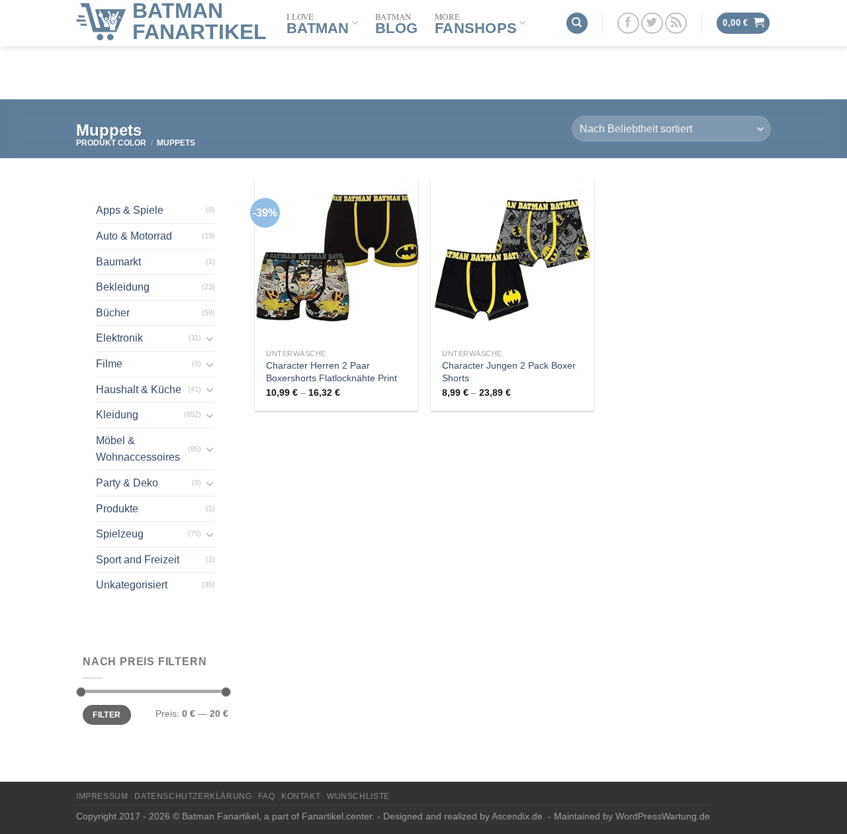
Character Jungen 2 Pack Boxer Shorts (509, 371)
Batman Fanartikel (199, 21)
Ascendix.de (517, 816)
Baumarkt (118, 261)
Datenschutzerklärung (192, 796)
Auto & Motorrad (134, 236)
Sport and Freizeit (137, 559)
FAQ (266, 796)
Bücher (113, 312)
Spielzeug (120, 533)
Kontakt (300, 796)
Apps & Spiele (129, 210)
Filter (106, 714)
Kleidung (117, 414)
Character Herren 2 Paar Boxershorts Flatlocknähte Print (331, 371)
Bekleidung (123, 287)
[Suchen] (577, 23)
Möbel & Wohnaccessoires (138, 449)
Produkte (117, 508)
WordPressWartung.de (662, 816)
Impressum (102, 796)
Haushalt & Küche (138, 389)
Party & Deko (127, 482)
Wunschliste (358, 796)
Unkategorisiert (131, 584)
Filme (109, 363)
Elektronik (119, 338)
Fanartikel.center (337, 816)
